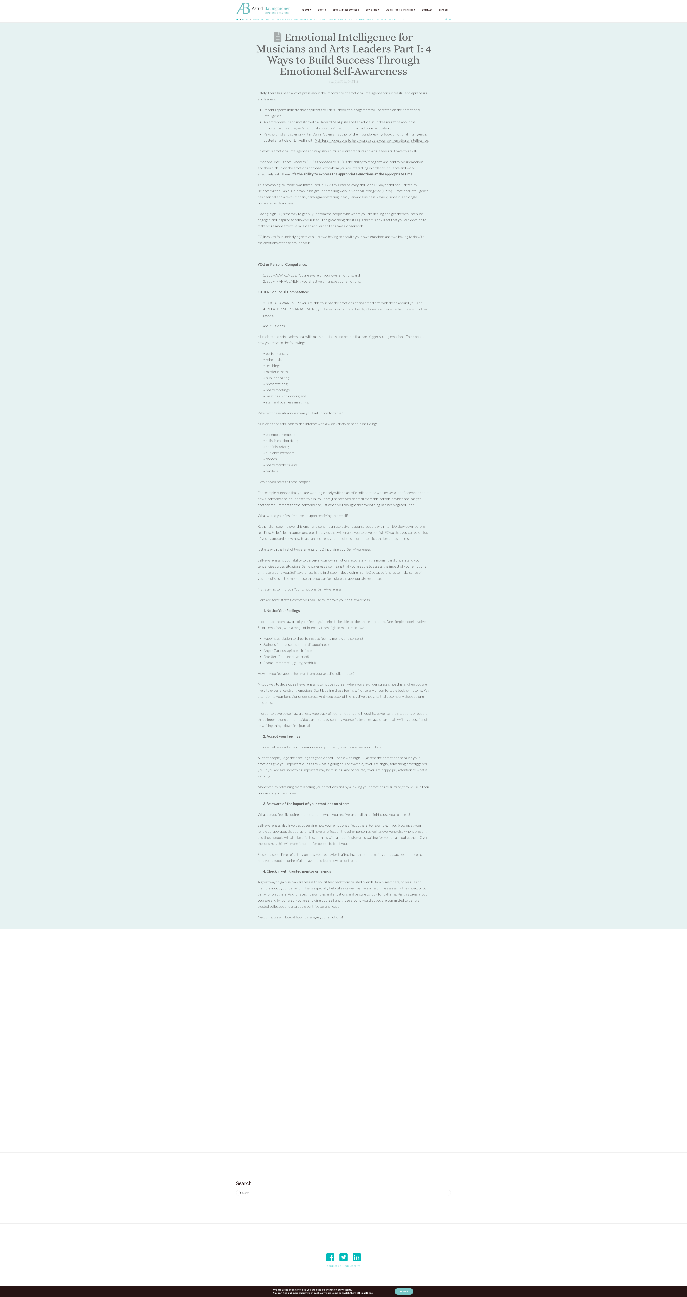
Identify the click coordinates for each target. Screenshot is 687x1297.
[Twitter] (343, 1257)
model (409, 621)
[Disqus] (343, 990)
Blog (245, 19)
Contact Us (334, 1266)
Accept (404, 1291)
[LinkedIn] (357, 1257)
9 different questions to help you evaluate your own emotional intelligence (371, 140)
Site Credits (352, 1266)
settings (368, 1293)
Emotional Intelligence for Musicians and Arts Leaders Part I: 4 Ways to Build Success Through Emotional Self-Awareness (328, 19)
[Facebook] (330, 1257)
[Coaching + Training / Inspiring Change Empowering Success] (263, 8)
